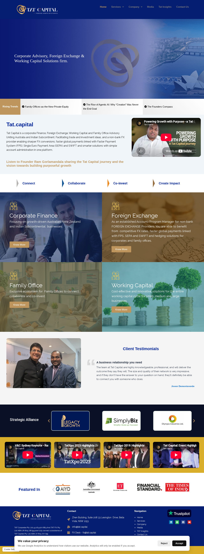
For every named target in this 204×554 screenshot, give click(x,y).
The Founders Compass (160, 106)
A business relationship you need (119, 362)
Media (150, 6)
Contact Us (142, 534)
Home (103, 6)
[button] (49, 421)
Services (116, 6)
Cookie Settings (11, 549)
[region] (102, 59)
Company (134, 6)
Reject (164, 543)
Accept (179, 543)
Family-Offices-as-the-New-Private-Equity (46, 106)
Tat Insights (165, 6)
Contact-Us (182, 6)
